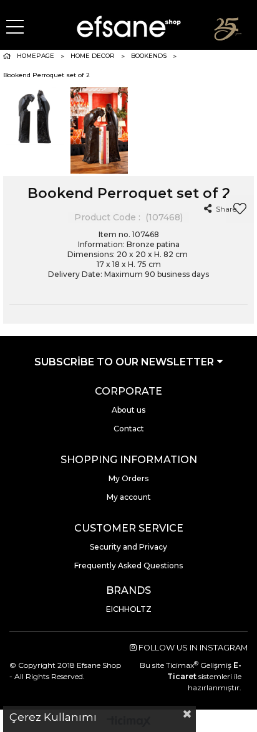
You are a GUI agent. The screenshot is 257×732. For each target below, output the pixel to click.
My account (129, 497)
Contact (129, 428)
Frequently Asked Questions (128, 565)
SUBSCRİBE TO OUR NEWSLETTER (125, 362)
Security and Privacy (128, 546)
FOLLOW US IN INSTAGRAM (192, 647)
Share (225, 209)
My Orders (128, 478)
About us (128, 410)
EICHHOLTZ (129, 609)
